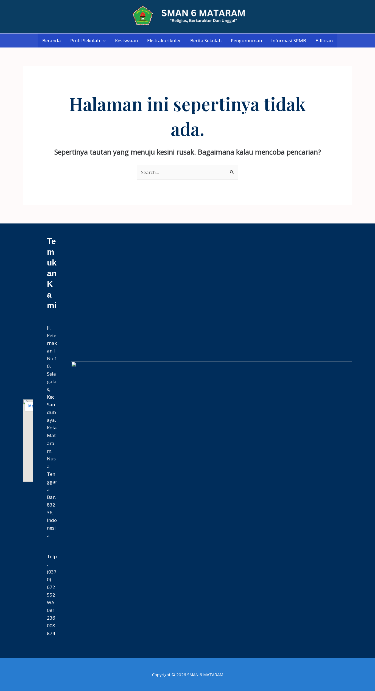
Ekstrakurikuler (164, 40)
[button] (102, 40)
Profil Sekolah (85, 40)
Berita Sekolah (206, 40)
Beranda (51, 40)
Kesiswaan (126, 40)
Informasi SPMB (288, 40)
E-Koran (324, 40)
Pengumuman (246, 40)
